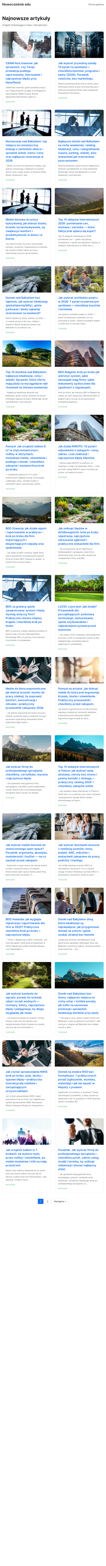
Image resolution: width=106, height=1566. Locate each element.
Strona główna (96, 4)
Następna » (60, 1201)
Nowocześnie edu (16, 4)
